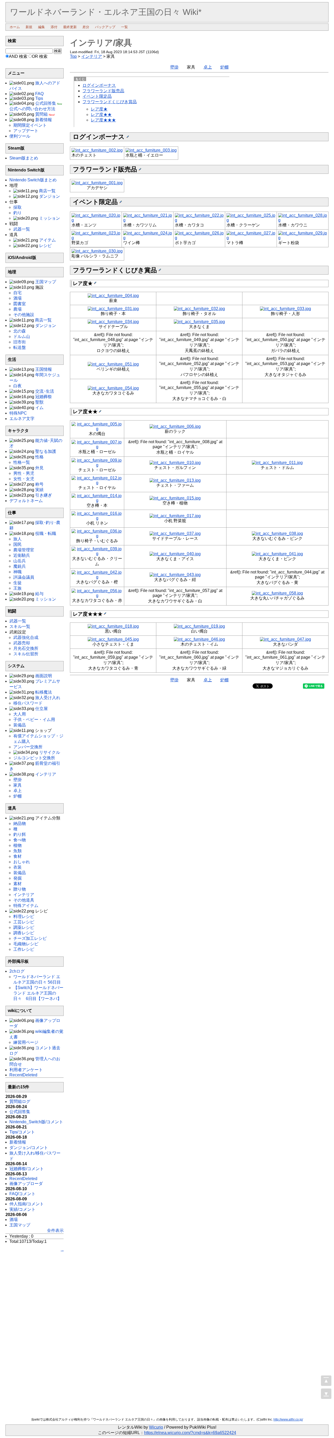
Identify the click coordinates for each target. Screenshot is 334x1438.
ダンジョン (49, 196)
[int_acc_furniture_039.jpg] (96, 553)
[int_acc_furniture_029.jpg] (302, 238)
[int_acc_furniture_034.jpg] (113, 321)
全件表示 (55, 1230)
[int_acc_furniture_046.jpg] (199, 639)
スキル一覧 (19, 626)
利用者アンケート (26, 1069)
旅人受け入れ (47, 697)
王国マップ (45, 282)
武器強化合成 (25, 637)
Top (73, 56)
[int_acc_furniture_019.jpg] (199, 626)
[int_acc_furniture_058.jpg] (277, 593)
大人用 (19, 714)
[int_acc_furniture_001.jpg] (97, 183)
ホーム (15, 27)
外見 (39, 468)
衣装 (17, 867)
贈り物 (19, 889)
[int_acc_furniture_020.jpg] (95, 220)
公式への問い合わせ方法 (32, 109)
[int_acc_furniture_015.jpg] (175, 498)
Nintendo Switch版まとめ (33, 180)
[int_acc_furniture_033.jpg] (285, 308)
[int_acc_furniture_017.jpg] (175, 516)
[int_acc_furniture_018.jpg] (113, 626)
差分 (85, 27)
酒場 (17, 298)
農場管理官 (23, 550)
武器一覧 (21, 229)
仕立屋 (41, 708)
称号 (39, 484)
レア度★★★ (103, 120)
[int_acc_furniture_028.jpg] (302, 220)
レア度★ (99, 109)
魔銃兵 (19, 566)
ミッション (49, 218)
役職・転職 (45, 533)
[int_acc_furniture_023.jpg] (95, 238)
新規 (29, 27)
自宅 (17, 293)
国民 (17, 544)
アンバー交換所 (28, 747)
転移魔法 (43, 692)
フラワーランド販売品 (103, 91)
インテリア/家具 (101, 42)
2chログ (17, 971)
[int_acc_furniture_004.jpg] (113, 295)
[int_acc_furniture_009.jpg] (96, 465)
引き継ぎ (43, 495)
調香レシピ (23, 933)
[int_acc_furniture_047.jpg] (285, 639)
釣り (17, 213)
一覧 (124, 27)
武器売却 (21, 643)
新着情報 (43, 120)
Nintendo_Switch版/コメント (36, 1122)
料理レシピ (23, 916)
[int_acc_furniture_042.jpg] (96, 577)
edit (62, 1251)
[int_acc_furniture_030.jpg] (97, 251)
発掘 (17, 878)
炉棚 (224, 67)
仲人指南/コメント (26, 1204)
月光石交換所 (25, 648)
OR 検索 (39, 56)
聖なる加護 (45, 451)
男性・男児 (23, 473)
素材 (17, 883)
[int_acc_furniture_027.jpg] (250, 238)
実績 (39, 489)
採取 (17, 207)
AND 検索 (18, 56)
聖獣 (39, 402)
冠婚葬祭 (43, 396)
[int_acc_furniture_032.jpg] (199, 308)
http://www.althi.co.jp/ (288, 1419)
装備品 (19, 725)
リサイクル (49, 752)
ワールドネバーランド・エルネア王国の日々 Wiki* (105, 12)
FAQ (39, 93)
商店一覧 (47, 191)
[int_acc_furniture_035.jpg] (199, 321)
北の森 (19, 331)
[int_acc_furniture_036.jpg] (96, 536)
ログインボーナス (99, 85)
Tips (39, 98)
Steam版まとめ (23, 158)
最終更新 (70, 27)
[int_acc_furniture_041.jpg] (277, 554)
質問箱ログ (19, 1101)
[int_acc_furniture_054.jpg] (113, 388)
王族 (17, 588)
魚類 (17, 851)
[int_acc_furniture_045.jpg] (113, 639)
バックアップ (105, 27)
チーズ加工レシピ (30, 938)
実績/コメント (22, 1209)
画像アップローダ (26, 1183)
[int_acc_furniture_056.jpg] (96, 595)
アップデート (25, 130)
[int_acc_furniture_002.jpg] (97, 150)
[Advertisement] (34, 1336)
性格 (39, 457)
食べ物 (19, 840)
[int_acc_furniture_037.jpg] (175, 533)
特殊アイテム (25, 905)
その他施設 (23, 314)
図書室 (19, 303)
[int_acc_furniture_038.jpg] (277, 533)
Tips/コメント (22, 1132)
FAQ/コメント (22, 1194)
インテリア (91, 56)
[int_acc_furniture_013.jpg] (175, 480)
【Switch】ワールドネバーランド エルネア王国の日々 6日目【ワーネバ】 (38, 993)
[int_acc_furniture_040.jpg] (175, 554)
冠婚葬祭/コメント (26, 1169)
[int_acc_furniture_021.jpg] (147, 220)
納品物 (19, 823)
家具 (17, 785)
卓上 (208, 67)
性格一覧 (21, 462)
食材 (17, 856)
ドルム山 (21, 336)
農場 (17, 309)
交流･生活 (44, 391)
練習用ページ (25, 1042)
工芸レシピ (23, 922)
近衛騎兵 (21, 555)
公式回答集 (45, 103)
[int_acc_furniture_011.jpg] (277, 462)
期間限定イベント (30, 125)
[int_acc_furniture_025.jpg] (250, 220)
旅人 (17, 539)
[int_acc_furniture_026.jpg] (199, 238)
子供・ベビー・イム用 (34, 719)
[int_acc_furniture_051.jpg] (113, 364)
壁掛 (174, 67)
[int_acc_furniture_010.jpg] (175, 462)
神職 (17, 572)
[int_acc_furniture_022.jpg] (199, 220)
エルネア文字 (21, 418)
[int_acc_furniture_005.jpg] (96, 429)
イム (39, 407)
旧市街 (19, 342)
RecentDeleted (23, 1075)
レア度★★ (101, 114)
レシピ (45, 245)
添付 (54, 27)
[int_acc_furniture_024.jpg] (147, 238)
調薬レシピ (23, 927)
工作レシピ (23, 949)
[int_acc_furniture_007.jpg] (96, 447)
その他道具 (23, 900)
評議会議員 (23, 577)
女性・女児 (23, 479)
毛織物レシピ (25, 944)
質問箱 (41, 114)
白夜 (17, 386)
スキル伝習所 (25, 654)
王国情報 (43, 369)
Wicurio (156, 1427)
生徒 (17, 583)
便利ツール (19, 136)
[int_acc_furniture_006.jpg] (175, 426)
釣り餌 (19, 834)
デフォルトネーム (26, 500)
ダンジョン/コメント (28, 1147)
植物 (17, 845)
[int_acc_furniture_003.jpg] (151, 150)
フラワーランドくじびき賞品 (109, 102)
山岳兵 (19, 561)
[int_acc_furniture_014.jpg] (96, 500)
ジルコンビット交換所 (34, 758)
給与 (39, 593)
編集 (41, 27)
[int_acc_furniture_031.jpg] (113, 308)
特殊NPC (18, 413)
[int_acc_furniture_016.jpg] (96, 518)
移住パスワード (28, 703)
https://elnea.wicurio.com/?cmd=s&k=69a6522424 (190, 1432)
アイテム (47, 240)
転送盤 (19, 347)
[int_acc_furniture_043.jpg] (175, 574)
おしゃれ (21, 862)
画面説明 (43, 676)
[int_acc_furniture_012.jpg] (96, 482)
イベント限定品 (97, 96)
